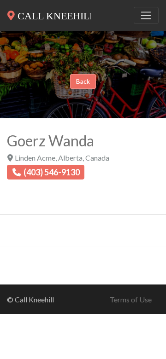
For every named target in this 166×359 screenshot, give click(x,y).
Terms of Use (131, 299)
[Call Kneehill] (49, 13)
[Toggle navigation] (146, 15)
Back (83, 81)
